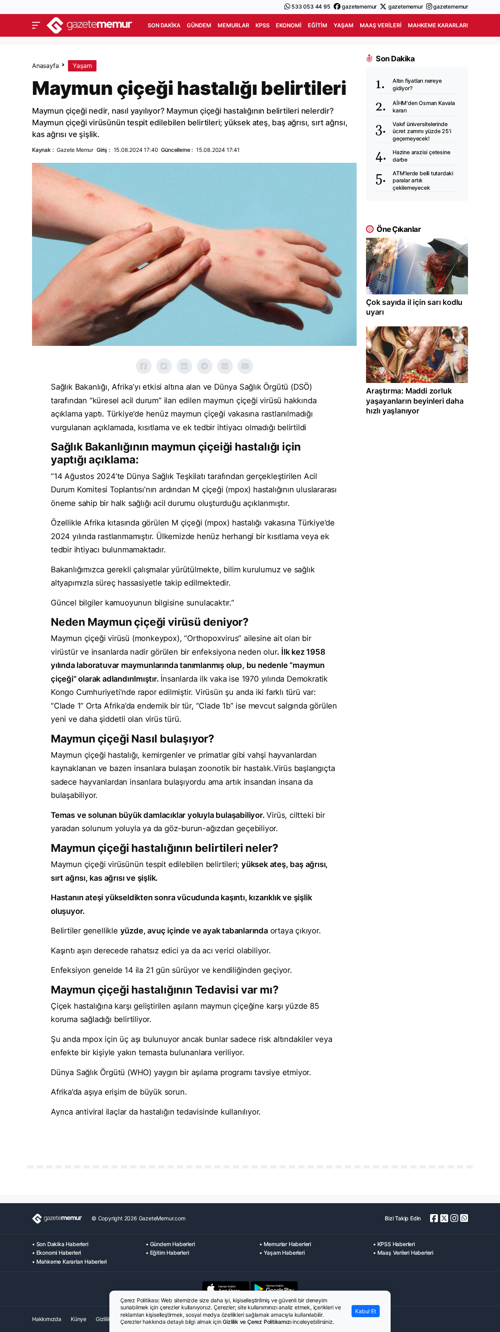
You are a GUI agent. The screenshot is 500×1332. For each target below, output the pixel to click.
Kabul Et (365, 1311)
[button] (36, 25)
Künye (78, 1319)
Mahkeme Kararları (438, 25)
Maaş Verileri (381, 25)
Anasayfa (45, 65)
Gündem (199, 25)
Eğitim (317, 25)
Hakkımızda (46, 1319)
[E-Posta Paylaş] (245, 366)
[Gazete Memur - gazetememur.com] (89, 24)
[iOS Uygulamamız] (225, 1288)
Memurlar (233, 25)
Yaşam (344, 25)
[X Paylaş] (164, 366)
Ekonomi (289, 25)
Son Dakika (164, 25)
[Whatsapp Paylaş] (225, 366)
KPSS (262, 25)
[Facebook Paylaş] (144, 366)
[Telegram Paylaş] (204, 366)
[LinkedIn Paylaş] (184, 366)
